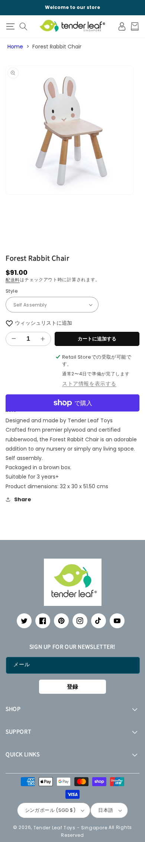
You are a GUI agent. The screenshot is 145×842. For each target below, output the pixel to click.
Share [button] (22, 499)
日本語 (105, 810)
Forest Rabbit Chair (56, 46)
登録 (72, 686)
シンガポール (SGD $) (50, 810)
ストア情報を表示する (89, 383)
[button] (10, 26)
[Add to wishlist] (9, 323)
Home (15, 46)
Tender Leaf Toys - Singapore (70, 827)
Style (12, 291)
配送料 (13, 280)
